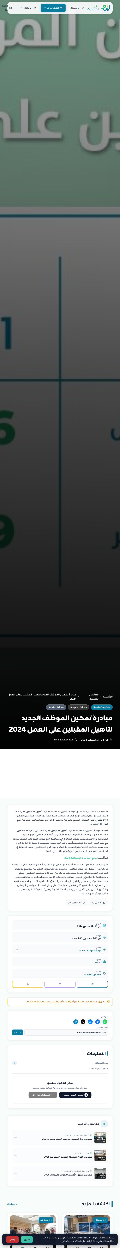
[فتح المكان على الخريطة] (16, 949)
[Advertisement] (60, 770)
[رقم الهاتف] (27, 984)
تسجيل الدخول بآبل (41, 1095)
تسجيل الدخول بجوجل (74, 1095)
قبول (27, 1239)
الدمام (98, 962)
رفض (12, 1239)
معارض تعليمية (94, 696)
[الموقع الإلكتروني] (92, 984)
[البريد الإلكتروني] (60, 984)
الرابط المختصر (102, 1027)
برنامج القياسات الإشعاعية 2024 (81, 858)
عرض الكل (12, 1204)
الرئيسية (108, 696)
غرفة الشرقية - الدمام (90, 950)
